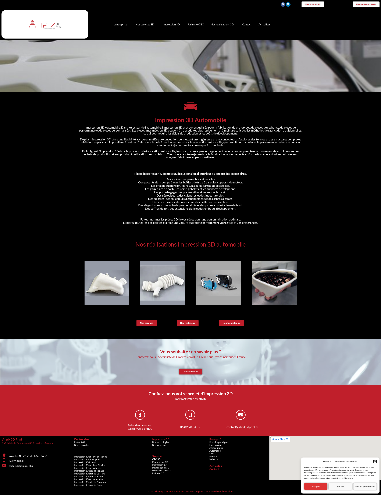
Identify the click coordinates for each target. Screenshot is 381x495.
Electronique (215, 445)
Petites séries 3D (160, 467)
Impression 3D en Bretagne (87, 468)
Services (157, 456)
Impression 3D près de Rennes (89, 470)
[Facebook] (283, 4)
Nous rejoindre (81, 445)
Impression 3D (171, 24)
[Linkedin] (288, 4)
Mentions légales (194, 491)
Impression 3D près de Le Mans (89, 473)
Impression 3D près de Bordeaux (90, 482)
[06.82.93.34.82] (190, 415)
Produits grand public (219, 442)
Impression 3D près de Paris (88, 485)
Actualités (264, 24)
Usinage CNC (196, 24)
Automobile (215, 450)
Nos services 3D (145, 24)
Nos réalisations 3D (222, 24)
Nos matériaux (159, 445)
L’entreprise (120, 24)
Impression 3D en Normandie (88, 479)
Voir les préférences (365, 486)
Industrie (213, 459)
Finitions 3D (158, 473)
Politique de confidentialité (218, 491)
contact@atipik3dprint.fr (242, 427)
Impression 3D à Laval (85, 462)
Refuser (340, 486)
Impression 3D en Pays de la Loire (90, 456)
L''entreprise (81, 439)
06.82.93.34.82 (190, 427)
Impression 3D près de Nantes (89, 476)
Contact (247, 24)
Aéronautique (216, 447)
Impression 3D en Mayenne (87, 459)
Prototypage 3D (160, 462)
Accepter (315, 486)
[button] (375, 461)
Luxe (211, 453)
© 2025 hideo (155, 491)
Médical (213, 456)
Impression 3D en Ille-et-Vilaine (89, 465)
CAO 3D (156, 459)
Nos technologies (160, 442)
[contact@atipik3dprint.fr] (241, 415)
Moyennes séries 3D (162, 470)
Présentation (80, 442)
